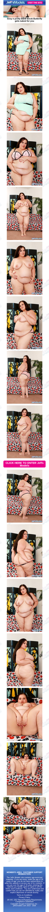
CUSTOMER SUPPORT (32, 872)
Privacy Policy (24, 897)
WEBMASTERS (24, 874)
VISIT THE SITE (35, 3)
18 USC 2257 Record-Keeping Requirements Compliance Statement (24, 901)
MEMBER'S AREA (14, 872)
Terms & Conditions (24, 895)
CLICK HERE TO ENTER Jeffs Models (25, 464)
